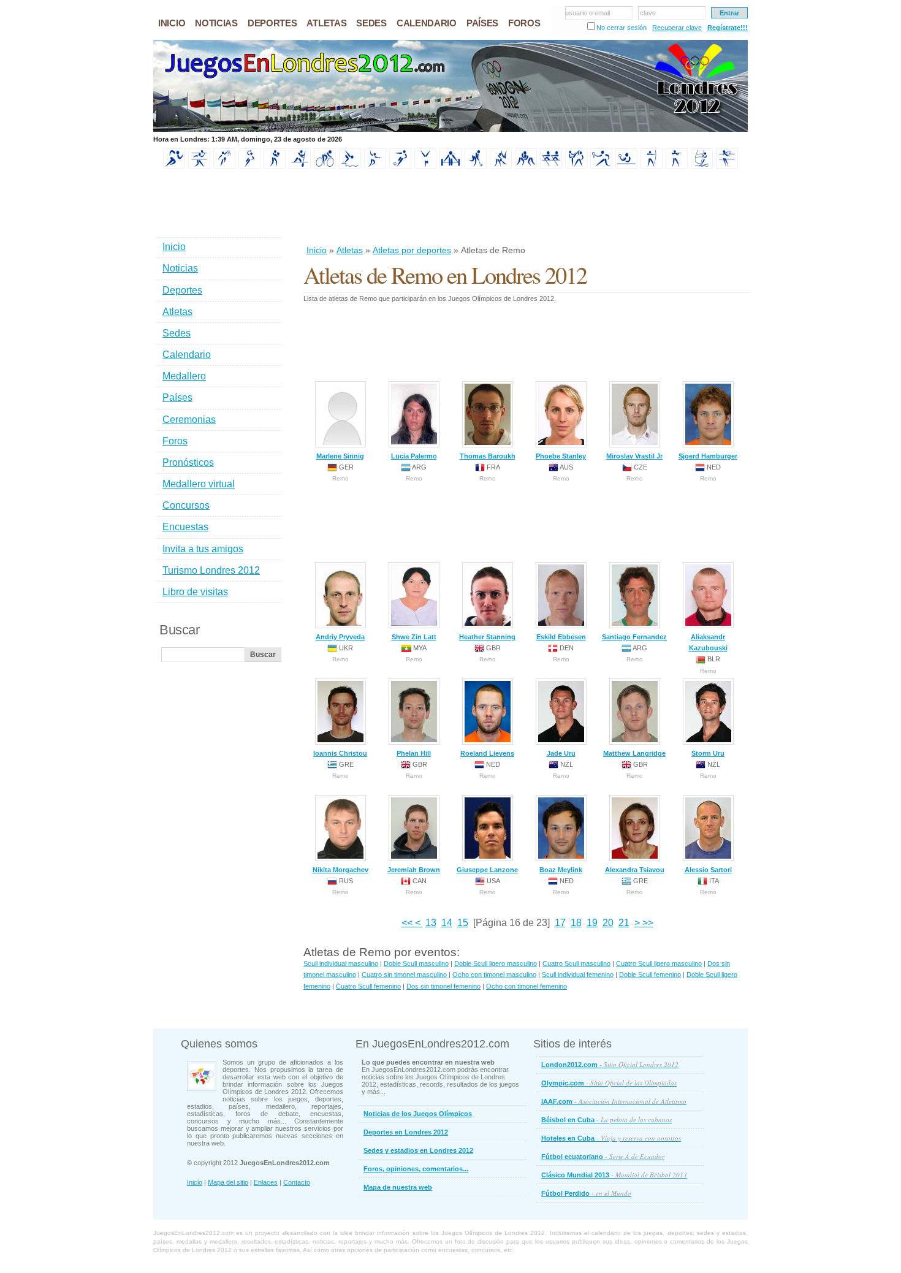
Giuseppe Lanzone (487, 869)
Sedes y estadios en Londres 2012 (418, 1150)
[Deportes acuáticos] (350, 166)
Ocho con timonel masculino (494, 974)
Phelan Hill (414, 753)
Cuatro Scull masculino (576, 963)
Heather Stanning (487, 636)
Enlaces (266, 1182)
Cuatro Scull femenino (368, 986)
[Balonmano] (249, 166)
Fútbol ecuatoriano (602, 1156)
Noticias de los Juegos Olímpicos (417, 1113)
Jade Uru (561, 753)
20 (608, 923)
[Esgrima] (375, 166)
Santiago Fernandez (634, 636)
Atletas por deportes (412, 250)
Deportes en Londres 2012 (405, 1132)
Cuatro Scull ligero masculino (659, 963)
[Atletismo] (174, 166)
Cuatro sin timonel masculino (404, 974)
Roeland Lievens (487, 753)
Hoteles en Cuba (611, 1137)
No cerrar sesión (621, 27)
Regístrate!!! (727, 27)
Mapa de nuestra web (397, 1187)
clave (648, 13)
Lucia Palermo (414, 456)
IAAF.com (613, 1101)
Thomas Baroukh (487, 456)
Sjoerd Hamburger (708, 456)
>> (646, 923)
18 (576, 923)
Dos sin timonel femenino (443, 986)
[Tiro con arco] (652, 166)
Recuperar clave (677, 27)
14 (446, 923)
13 (430, 923)
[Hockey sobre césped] (476, 166)
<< (408, 923)
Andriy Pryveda (340, 636)
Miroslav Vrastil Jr (634, 456)
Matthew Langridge (634, 753)
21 (623, 923)
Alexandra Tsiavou (634, 869)
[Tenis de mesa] (626, 166)
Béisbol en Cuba (606, 1119)
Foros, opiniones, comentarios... (415, 1168)
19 (592, 923)
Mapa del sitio (228, 1182)
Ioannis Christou (340, 753)
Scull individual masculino (340, 963)
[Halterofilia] (450, 166)
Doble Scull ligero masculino (495, 963)
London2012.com (610, 1064)
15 (462, 923)
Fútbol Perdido (586, 1193)
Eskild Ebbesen (561, 636)
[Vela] (702, 166)
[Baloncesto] (224, 166)
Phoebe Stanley (561, 456)
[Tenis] (601, 166)
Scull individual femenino (578, 974)
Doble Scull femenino (650, 974)
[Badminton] (199, 166)
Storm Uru (707, 753)
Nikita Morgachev (340, 869)
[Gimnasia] (425, 166)
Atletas (349, 250)
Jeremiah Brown (413, 869)
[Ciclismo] (325, 166)
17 (560, 923)
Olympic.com (609, 1082)
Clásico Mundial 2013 (614, 1174)
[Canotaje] (300, 166)
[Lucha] (526, 166)
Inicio (316, 250)
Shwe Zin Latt (414, 636)
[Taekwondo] (576, 166)
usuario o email (587, 13)
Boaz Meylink (560, 869)
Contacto (296, 1182)
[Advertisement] (526, 207)
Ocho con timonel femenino (526, 986)
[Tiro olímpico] (677, 166)
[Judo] (501, 166)
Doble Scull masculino (416, 963)
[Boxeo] (275, 166)
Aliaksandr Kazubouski (708, 642)
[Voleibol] (727, 166)
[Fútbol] (400, 166)
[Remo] (551, 166)
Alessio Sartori (708, 869)
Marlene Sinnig (340, 456)
